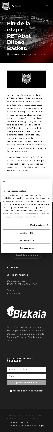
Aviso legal (38, 426)
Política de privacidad (19, 426)
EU (39, 6)
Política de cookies (17, 423)
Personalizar (25, 240)
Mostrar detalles (37, 225)
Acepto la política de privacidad (28, 391)
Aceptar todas (26, 233)
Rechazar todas (27, 248)
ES (35, 6)
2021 (34, 55)
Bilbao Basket (18, 55)
